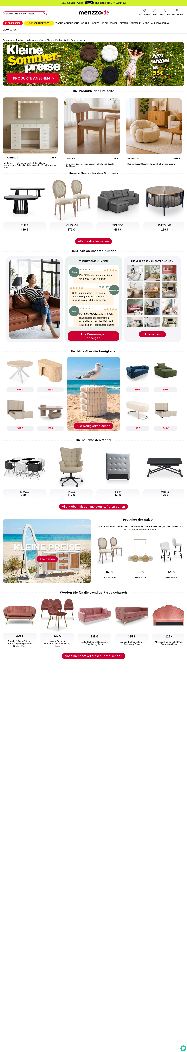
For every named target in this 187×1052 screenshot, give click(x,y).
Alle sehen (152, 334)
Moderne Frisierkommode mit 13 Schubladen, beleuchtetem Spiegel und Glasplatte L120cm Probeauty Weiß (156, 165)
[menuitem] (13, 23)
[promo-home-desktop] (93, 64)
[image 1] (135, 273)
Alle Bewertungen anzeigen (93, 336)
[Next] (180, 130)
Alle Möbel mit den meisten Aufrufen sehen (93, 506)
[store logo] (93, 13)
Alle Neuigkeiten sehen (93, 426)
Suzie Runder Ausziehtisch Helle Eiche (24, 164)
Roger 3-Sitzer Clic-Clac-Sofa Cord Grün (87, 164)
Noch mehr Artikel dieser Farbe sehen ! (93, 656)
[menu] (93, 26)
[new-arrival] (93, 393)
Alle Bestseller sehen (93, 241)
